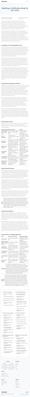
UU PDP (16, 364)
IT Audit (2, 384)
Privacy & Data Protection (4, 376)
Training (16, 385)
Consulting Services (4, 381)
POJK (16, 366)
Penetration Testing (4, 382)
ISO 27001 (16, 363)
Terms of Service (22, 394)
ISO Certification (3, 373)
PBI (15, 367)
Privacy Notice (27, 394)
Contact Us (16, 382)
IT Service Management (11, 367)
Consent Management (11, 364)
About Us (16, 381)
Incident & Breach (11, 366)
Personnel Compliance (5, 367)
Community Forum (18, 387)
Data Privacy (11, 363)
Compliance (4, 363)
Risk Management (4, 364)
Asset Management (4, 366)
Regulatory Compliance (4, 374)
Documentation (17, 384)
